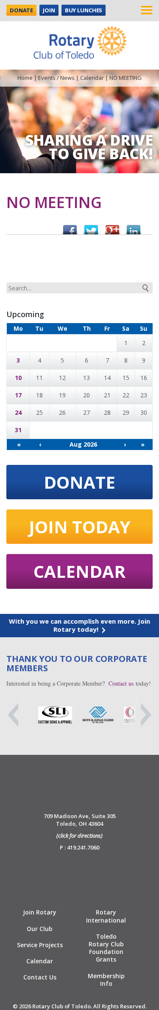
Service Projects (40, 945)
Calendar (92, 78)
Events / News (56, 78)
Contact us (121, 683)
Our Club (40, 929)
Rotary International (106, 916)
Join (49, 10)
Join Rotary (39, 912)
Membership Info (106, 979)
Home (25, 78)
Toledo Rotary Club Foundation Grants (106, 948)
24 (18, 412)
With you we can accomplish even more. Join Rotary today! (79, 625)
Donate (21, 10)
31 (18, 430)
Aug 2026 (83, 444)
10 (18, 378)
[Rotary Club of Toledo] (79, 41)
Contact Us (39, 977)
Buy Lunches (84, 10)
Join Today (80, 526)
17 (18, 395)
